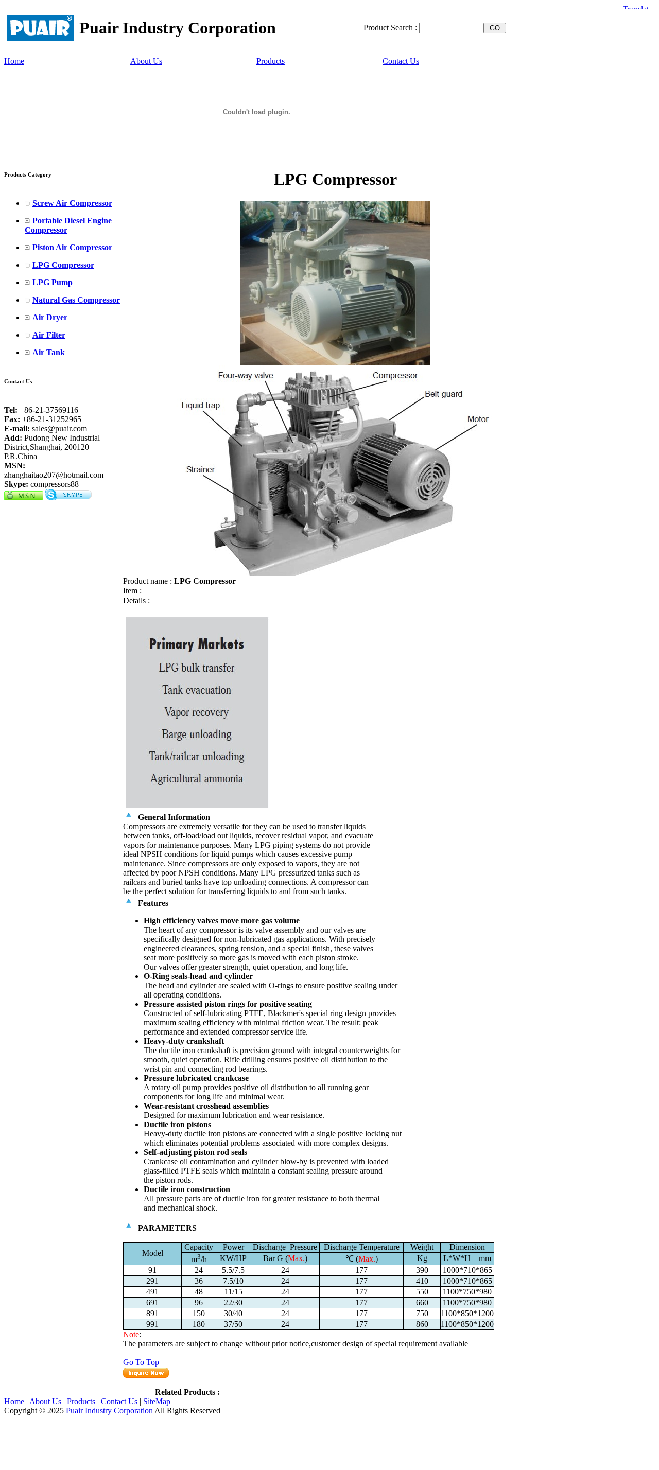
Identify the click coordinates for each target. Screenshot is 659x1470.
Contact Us (401, 61)
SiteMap (156, 1401)
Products (270, 61)
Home (14, 61)
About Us (146, 61)
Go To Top (141, 1362)
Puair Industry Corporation (109, 1410)
